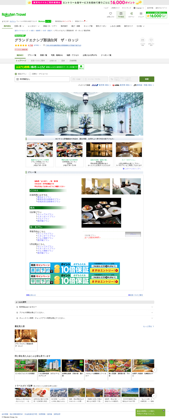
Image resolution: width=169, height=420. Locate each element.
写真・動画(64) (57, 55)
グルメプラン (43, 219)
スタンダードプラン (46, 216)
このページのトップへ (133, 169)
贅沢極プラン (43, 221)
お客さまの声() (90, 55)
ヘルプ (106, 8)
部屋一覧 (43, 55)
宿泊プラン (22, 74)
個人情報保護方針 (16, 414)
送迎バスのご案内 (38, 61)
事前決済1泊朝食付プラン (48, 199)
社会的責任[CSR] (31, 414)
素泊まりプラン (44, 197)
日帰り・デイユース (40, 74)
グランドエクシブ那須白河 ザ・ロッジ (47, 40)
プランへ (133, 234)
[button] (35, 331)
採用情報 (42, 414)
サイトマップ (126, 8)
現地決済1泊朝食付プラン (48, 201)
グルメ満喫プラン (45, 238)
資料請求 (57, 414)
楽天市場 (150, 8)
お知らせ (53, 61)
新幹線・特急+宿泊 (144, 85)
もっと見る (147, 326)
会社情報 (5, 414)
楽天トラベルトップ (21, 30)
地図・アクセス (73, 55)
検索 (147, 79)
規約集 (49, 414)
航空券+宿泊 (104, 85)
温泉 (63, 61)
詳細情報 (73, 61)
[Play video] (101, 212)
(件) (36, 45)
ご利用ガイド (115, 8)
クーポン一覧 (106, 55)
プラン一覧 (32, 55)
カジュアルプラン (45, 214)
